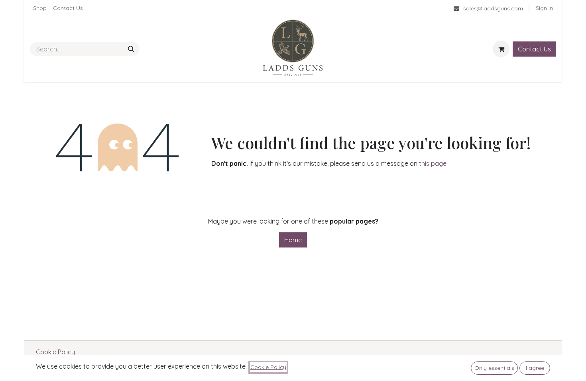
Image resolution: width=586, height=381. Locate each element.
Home (293, 240)
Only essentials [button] (494, 367)
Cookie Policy (55, 352)
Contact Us (534, 49)
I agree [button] (535, 367)
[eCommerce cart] (501, 49)
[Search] (131, 49)
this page (432, 163)
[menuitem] (40, 8)
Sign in (544, 8)
